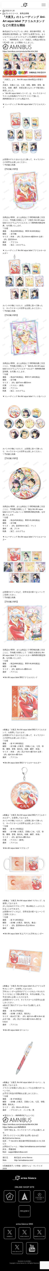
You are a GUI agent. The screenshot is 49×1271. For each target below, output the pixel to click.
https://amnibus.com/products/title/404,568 (20, 51)
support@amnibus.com (18, 1152)
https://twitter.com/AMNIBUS (14, 1127)
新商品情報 (24, 13)
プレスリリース (11, 13)
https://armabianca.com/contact (33, 1146)
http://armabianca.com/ (23, 1160)
